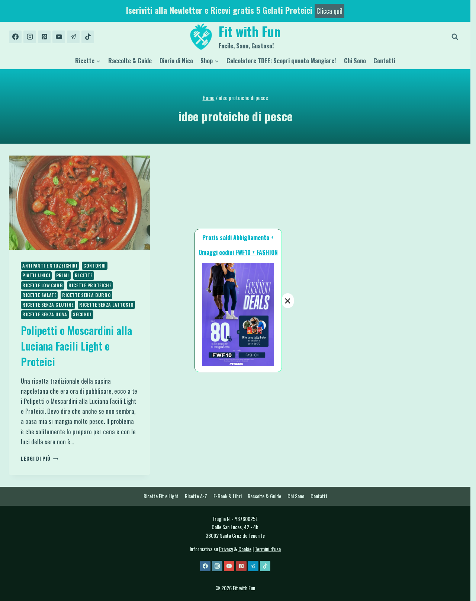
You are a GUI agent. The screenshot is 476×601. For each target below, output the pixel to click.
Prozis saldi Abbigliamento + (238, 237)
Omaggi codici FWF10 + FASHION (238, 252)
